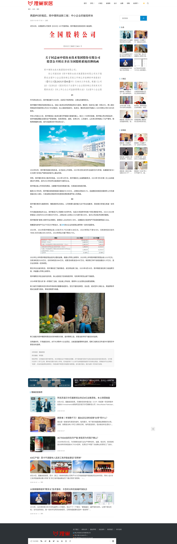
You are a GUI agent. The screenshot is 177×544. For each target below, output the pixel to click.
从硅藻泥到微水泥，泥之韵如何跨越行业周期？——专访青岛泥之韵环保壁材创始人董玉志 (140, 92)
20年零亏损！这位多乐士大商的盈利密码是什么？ (140, 158)
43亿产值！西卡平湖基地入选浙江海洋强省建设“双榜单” (56, 458)
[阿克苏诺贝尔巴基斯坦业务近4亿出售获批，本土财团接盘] (42, 404)
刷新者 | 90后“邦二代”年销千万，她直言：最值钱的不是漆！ (140, 172)
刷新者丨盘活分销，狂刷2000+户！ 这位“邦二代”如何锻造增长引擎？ (126, 172)
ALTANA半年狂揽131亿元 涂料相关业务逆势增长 (140, 69)
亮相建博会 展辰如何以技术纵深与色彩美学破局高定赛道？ (140, 120)
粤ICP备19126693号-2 (81, 535)
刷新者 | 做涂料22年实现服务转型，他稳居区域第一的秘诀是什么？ (126, 120)
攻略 (128, 3)
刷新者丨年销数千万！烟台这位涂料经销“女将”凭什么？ (82, 418)
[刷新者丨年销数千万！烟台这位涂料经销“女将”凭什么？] (42, 424)
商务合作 (84, 529)
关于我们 (76, 529)
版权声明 (93, 529)
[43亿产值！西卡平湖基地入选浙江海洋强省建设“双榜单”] (72, 466)
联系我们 (110, 529)
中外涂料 (119, 529)
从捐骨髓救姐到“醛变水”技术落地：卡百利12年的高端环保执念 (58, 489)
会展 (121, 3)
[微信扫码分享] (41, 541)
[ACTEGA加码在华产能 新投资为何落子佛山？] (42, 444)
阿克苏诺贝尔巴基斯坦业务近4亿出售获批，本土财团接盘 (83, 398)
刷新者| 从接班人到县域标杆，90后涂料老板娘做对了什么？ (126, 158)
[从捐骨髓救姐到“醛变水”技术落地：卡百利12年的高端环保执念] (72, 498)
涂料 (46, 20)
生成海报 (35, 541)
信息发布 (101, 529)
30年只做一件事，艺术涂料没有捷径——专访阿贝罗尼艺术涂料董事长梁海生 (126, 106)
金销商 (108, 3)
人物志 (100, 3)
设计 (115, 3)
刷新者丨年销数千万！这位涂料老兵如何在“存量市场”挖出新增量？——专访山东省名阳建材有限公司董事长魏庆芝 (126, 92)
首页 (85, 3)
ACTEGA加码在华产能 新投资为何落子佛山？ (78, 438)
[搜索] (143, 18)
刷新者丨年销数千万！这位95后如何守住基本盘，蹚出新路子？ (140, 144)
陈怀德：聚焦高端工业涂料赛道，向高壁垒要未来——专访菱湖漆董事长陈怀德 (140, 106)
